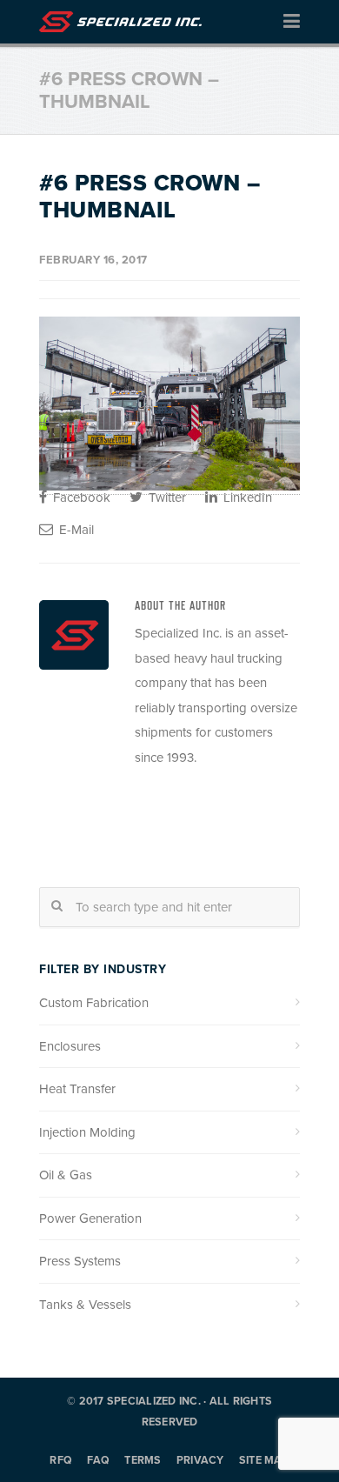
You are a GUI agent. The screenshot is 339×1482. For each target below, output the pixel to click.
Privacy (200, 1460)
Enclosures (70, 1046)
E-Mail (75, 529)
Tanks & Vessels (85, 1304)
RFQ (61, 1460)
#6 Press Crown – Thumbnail (149, 197)
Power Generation (90, 1218)
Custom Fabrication (94, 1003)
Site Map (264, 1460)
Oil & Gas (65, 1175)
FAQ (98, 1460)
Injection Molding (87, 1132)
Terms (142, 1460)
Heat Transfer (77, 1089)
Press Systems (80, 1261)
